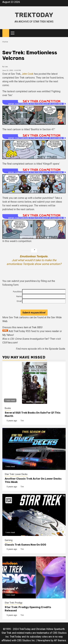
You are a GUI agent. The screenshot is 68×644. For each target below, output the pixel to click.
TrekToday (34, 15)
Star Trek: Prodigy (13, 602)
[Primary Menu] (14, 33)
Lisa (6, 66)
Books (8, 408)
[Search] (63, 33)
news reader (52, 331)
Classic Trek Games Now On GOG (25, 544)
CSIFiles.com (9, 342)
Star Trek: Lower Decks (16, 474)
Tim (22, 421)
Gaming (8, 540)
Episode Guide (57, 348)
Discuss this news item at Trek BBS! (22, 327)
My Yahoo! (8, 334)
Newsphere (43, 640)
